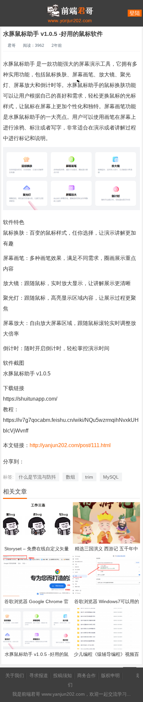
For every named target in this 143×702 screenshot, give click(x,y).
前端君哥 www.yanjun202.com (53, 694)
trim (89, 477)
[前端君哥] (69, 40)
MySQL (111, 477)
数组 (70, 477)
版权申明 (110, 675)
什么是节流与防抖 (37, 477)
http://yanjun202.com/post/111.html (70, 445)
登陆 (134, 13)
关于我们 (14, 675)
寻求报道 (38, 675)
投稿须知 (62, 675)
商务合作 (86, 675)
